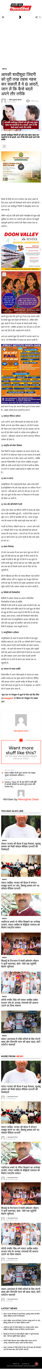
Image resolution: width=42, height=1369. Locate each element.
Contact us (25, 1364)
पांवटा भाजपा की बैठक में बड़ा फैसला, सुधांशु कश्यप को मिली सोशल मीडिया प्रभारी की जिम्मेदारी (21, 846)
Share (4, 108)
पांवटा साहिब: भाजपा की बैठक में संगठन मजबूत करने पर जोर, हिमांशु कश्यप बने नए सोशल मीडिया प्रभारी (20, 885)
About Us (16, 1364)
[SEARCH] (40, 17)
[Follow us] (36, 17)
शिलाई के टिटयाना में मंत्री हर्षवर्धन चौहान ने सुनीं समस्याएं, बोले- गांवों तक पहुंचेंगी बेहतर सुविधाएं (20, 963)
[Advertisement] (21, 42)
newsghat (8, 698)
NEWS (4, 840)
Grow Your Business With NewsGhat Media (21, 1366)
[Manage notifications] (36, 1364)
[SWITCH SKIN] (20, 17)
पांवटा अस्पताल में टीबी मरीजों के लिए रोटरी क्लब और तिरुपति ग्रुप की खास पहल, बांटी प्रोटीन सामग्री (20, 1041)
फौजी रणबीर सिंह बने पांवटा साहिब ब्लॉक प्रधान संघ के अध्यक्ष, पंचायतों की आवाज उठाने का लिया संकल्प (19, 1002)
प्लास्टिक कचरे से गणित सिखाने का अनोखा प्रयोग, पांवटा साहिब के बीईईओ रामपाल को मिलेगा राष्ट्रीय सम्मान (20, 924)
